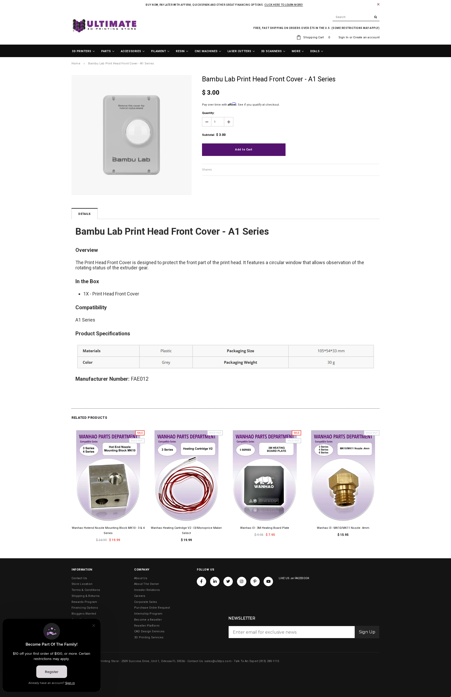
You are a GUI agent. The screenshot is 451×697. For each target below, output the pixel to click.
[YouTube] (268, 581)
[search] (356, 17)
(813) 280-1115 (269, 661)
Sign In (344, 37)
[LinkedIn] (214, 581)
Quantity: (208, 113)
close (378, 4)
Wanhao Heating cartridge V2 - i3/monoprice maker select (186, 530)
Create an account (366, 37)
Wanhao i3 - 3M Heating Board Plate (264, 528)
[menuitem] (84, 51)
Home (76, 63)
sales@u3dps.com (217, 661)
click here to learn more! (283, 4)
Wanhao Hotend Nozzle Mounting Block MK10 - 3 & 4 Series (108, 530)
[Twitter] (228, 581)
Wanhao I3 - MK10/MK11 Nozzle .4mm (343, 528)
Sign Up (367, 631)
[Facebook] (201, 581)
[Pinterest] (255, 581)
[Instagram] (241, 581)
